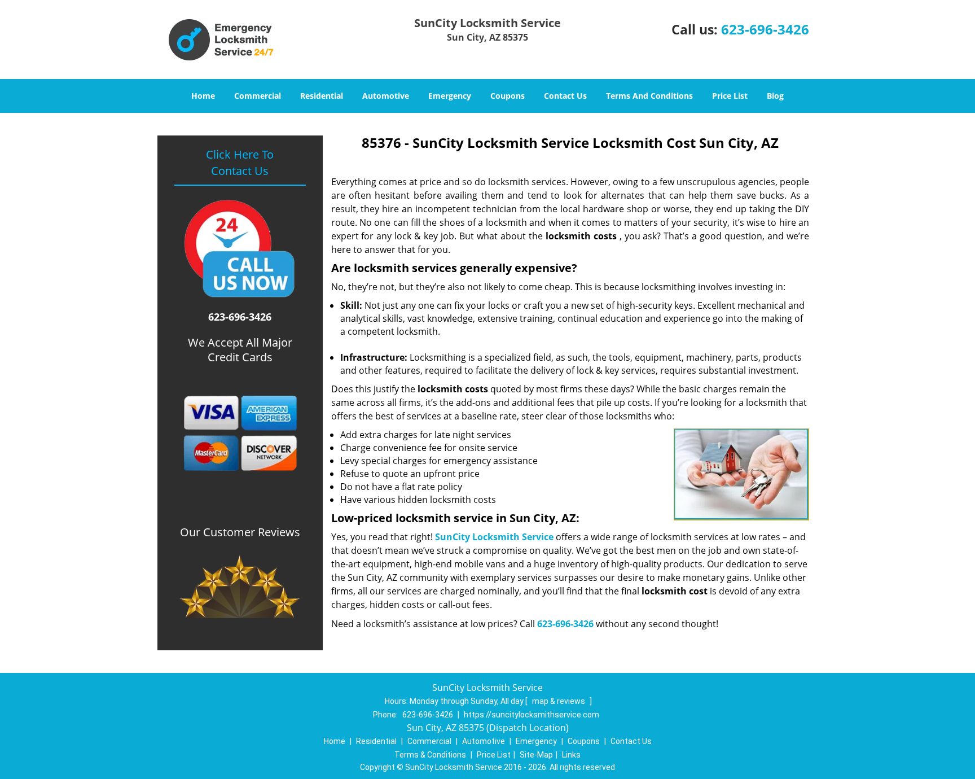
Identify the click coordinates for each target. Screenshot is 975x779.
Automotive (385, 95)
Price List (730, 95)
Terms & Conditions (430, 754)
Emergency (449, 95)
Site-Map (536, 754)
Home (203, 95)
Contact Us (565, 95)
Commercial (257, 95)
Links (571, 754)
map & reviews (559, 701)
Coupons (507, 95)
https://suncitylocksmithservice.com (531, 714)
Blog (775, 95)
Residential (321, 95)
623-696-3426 (765, 29)
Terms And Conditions (649, 95)
